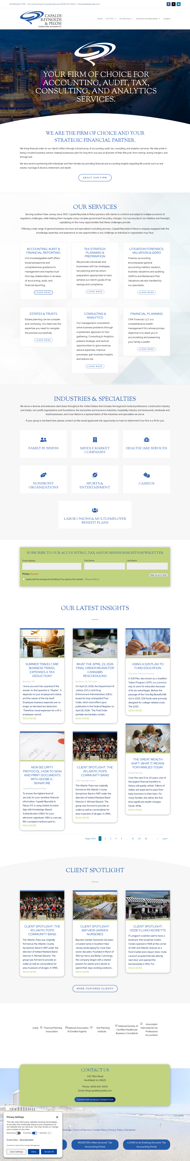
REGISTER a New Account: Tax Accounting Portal (95, 1144)
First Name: (89, 560)
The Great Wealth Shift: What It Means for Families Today (147, 763)
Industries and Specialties (147, 18)
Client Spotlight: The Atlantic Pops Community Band (95, 771)
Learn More (43, 292)
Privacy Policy (91, 579)
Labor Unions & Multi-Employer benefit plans (95, 521)
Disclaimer (130, 1129)
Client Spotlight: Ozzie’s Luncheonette (148, 928)
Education (133, 673)
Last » (165, 838)
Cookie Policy (100, 1129)
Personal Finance (146, 673)
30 (146, 838)
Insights (167, 18)
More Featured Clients (95, 988)
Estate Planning (135, 773)
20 (139, 838)
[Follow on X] (174, 4)
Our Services (124, 18)
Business (27, 681)
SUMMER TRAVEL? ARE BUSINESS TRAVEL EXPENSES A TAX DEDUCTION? (42, 670)
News (92, 780)
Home (100, 18)
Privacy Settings (62, 1129)
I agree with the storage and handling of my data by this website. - (62, 579)
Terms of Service (82, 1129)
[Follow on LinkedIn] (179, 4)
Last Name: (132, 560)
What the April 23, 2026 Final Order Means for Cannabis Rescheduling (95, 670)
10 (133, 838)
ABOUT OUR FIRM (95, 177)
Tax (33, 681)
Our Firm (109, 18)
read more (29, 718)
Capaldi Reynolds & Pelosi (34, 788)
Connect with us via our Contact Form (95, 1099)
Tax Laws (92, 681)
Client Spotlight (82, 780)
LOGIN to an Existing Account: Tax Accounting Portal (146, 1144)
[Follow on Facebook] (169, 4)
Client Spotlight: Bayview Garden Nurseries (95, 930)
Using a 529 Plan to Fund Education (148, 666)
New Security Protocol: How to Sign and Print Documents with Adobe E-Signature (42, 775)
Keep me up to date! (158, 575)
